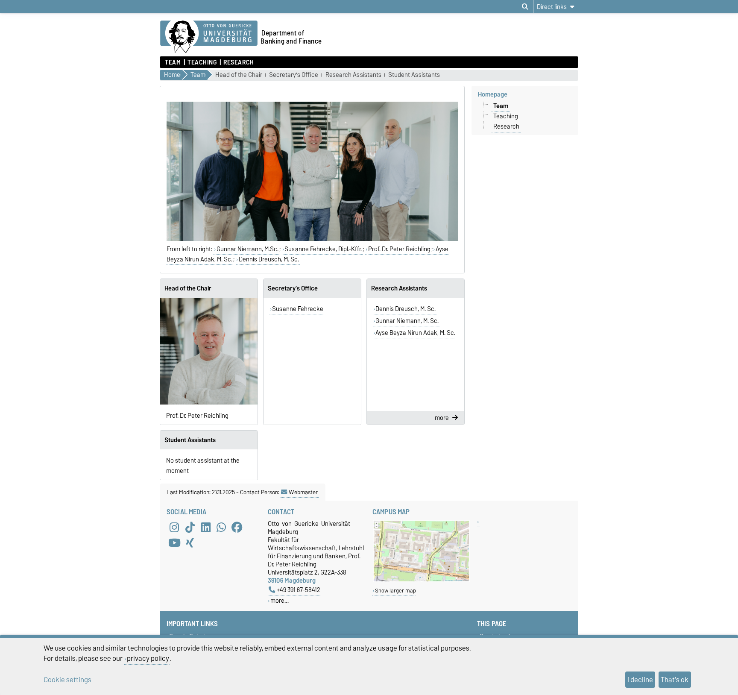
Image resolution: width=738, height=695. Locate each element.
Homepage (492, 94)
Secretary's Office (293, 75)
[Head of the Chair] (209, 351)
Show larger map (395, 590)
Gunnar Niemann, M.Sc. (247, 249)
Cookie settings (67, 680)
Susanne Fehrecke (297, 309)
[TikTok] (190, 527)
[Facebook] (237, 527)
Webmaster (303, 492)
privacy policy (148, 658)
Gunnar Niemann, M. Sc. (407, 321)
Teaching (202, 62)
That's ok (674, 680)
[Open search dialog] (525, 7)
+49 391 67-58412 (298, 589)
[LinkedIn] (206, 527)
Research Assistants (353, 75)
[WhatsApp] (221, 527)
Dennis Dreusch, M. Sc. (269, 259)
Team (173, 62)
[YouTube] (174, 542)
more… (279, 600)
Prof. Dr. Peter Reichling (399, 249)
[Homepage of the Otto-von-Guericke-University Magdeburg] (209, 37)
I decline (640, 680)
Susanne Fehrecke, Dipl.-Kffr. (323, 249)
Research (238, 62)
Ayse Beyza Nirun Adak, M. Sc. (415, 333)
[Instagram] (174, 527)
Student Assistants (414, 75)
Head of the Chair (238, 75)
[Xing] (190, 542)
